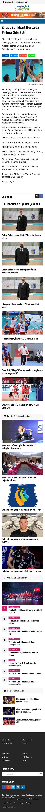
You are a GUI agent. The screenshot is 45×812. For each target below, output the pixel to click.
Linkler (25, 743)
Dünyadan (6, 760)
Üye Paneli (9, 2)
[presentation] (37, 196)
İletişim (28, 803)
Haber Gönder (7, 803)
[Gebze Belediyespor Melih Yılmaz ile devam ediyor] (22, 219)
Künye (22, 803)
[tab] (37, 196)
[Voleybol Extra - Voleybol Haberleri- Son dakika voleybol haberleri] (22, 8)
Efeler (25, 754)
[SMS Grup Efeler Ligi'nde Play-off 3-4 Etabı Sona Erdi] (22, 389)
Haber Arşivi (27, 740)
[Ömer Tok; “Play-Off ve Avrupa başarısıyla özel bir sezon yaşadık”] (22, 354)
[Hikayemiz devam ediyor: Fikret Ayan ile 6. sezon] (22, 288)
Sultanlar (5, 754)
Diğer (25, 760)
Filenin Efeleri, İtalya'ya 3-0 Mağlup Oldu (20, 338)
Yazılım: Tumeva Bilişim (8, 807)
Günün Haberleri (8, 740)
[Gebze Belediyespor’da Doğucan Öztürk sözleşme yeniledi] (22, 254)
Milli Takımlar (27, 757)
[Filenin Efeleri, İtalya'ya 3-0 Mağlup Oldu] (22, 323)
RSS (15, 803)
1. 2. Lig (5, 757)
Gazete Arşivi (7, 743)
